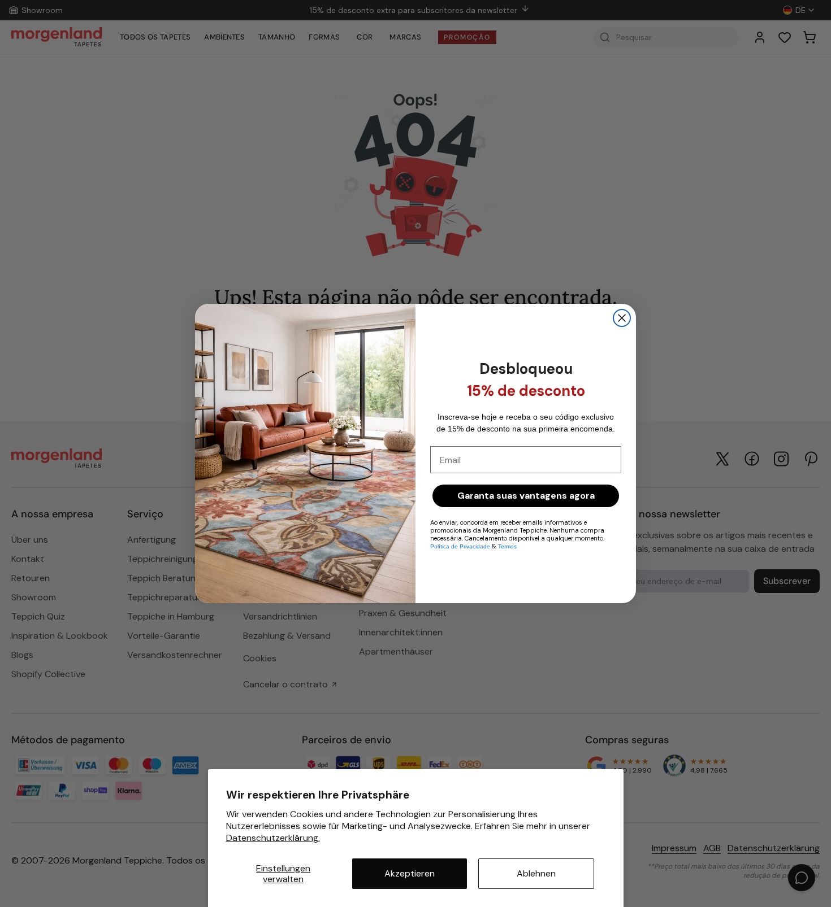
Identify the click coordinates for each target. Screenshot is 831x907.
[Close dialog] (621, 317)
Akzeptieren (409, 873)
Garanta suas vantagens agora (526, 496)
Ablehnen (536, 873)
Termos (507, 546)
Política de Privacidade (460, 546)
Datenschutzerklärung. (273, 838)
